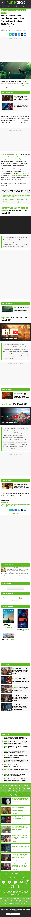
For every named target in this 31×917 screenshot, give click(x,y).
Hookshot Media (10, 891)
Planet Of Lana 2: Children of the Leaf (8, 626)
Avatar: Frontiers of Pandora (19, 175)
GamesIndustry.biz (14, 903)
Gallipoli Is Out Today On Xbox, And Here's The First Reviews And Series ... (15, 765)
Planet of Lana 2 (5, 154)
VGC (6, 903)
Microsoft (3, 12)
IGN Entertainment (23, 891)
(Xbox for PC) (7, 502)
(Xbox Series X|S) (15, 504)
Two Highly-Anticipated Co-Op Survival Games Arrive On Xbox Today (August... (16, 761)
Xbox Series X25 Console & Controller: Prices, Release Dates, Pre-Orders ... (16, 747)
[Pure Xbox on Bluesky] (21, 882)
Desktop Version (23, 791)
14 (10, 710)
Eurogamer (27, 901)
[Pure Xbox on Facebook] (18, 887)
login (20, 598)
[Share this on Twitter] (19, 34)
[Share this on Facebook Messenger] (25, 34)
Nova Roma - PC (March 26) (11, 202)
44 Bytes (11, 892)
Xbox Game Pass (14, 10)
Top (3, 785)
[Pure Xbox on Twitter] (15, 882)
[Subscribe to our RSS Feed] (3, 882)
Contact (3, 788)
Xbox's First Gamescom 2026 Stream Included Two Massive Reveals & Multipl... (15, 779)
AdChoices (17, 892)
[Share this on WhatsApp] (10, 34)
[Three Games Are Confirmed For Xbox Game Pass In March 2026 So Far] (15, 70)
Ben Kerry (7, 30)
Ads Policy (27, 788)
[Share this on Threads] (22, 34)
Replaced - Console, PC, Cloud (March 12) (15, 199)
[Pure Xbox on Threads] (12, 887)
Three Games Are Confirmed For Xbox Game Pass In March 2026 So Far (12, 20)
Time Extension (26, 898)
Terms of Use (19, 788)
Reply (20, 578)
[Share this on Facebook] (16, 34)
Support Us (26, 785)
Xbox (7, 10)
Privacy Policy (10, 788)
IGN (21, 901)
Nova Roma (6, 404)
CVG (21, 903)
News (2, 10)
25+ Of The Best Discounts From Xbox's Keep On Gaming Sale (15, 756)
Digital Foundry (5, 901)
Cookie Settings (13, 791)
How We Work (18, 785)
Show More (15, 873)
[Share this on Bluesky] (13, 34)
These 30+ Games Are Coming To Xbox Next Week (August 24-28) (15, 742)
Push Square (17, 898)
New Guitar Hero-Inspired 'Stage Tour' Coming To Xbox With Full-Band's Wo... (16, 751)
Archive (6, 791)
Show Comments (16, 588)
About (7, 785)
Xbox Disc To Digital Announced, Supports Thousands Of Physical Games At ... (16, 738)
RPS (25, 903)
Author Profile (13, 578)
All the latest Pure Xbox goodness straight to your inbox (15, 910)
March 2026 (22, 10)
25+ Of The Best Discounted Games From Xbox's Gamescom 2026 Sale (16, 770)
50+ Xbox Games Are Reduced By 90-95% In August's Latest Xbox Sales (16, 774)
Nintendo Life (8, 898)
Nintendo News (15, 901)
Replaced (15, 154)
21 (10, 692)
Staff (12, 785)
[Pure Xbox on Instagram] (27, 882)
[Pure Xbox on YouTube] (9, 882)
